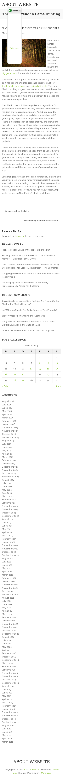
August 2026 (8, 401)
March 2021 (7, 614)
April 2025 (7, 454)
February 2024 (9, 499)
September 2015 (10, 660)
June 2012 (7, 732)
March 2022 (7, 575)
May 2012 (6, 735)
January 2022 (8, 581)
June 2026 (7, 408)
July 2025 (6, 444)
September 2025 (10, 437)
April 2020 (7, 650)
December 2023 (10, 506)
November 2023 (10, 509)
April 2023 (7, 532)
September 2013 (10, 683)
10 (57, 363)
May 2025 (7, 450)
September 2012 (10, 722)
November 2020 (10, 627)
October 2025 (9, 434)
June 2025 (7, 447)
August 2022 (8, 558)
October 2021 (9, 591)
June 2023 (7, 526)
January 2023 (8, 542)
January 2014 (8, 670)
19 (14, 374)
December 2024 (10, 467)
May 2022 (7, 568)
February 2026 (9, 421)
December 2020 (10, 624)
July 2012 (6, 729)
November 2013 (10, 676)
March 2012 (7, 742)
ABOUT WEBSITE (20, 4)
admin (22, 33)
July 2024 (7, 483)
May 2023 (7, 529)
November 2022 (10, 549)
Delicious (14, 48)
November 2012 (10, 716)
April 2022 (7, 572)
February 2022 (9, 578)
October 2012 (9, 719)
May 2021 (6, 607)
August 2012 (8, 725)
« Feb (5, 386)
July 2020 (7, 640)
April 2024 (7, 493)
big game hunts (9, 73)
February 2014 (9, 666)
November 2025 (10, 431)
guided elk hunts (39, 86)
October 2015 (9, 657)
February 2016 (9, 653)
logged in (19, 236)
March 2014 (7, 663)
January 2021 (8, 620)
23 (48, 374)
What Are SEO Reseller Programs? (38, 330)
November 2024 (10, 470)
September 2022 (10, 555)
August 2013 (8, 686)
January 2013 (8, 709)
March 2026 (8, 418)
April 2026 (7, 414)
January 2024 (8, 503)
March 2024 (8, 496)
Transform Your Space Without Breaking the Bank (26, 250)
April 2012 (7, 738)
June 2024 (7, 486)
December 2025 (10, 427)
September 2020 (10, 634)
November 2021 (10, 588)
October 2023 (9, 513)
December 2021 (10, 585)
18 (6, 374)
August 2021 (8, 598)
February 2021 (9, 617)
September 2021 (10, 594)
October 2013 (9, 679)
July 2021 (6, 601)
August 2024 (8, 480)
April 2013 (7, 699)
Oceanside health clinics (17, 211)
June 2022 (7, 565)
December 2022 (10, 545)
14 (31, 369)
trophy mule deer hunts (13, 86)
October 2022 (9, 552)
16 (48, 369)
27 (23, 380)
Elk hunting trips (49, 28)
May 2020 (7, 647)
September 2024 (10, 476)
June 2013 (7, 693)
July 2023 (6, 522)
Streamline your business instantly (41, 220)
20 (23, 374)
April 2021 (7, 611)
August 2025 (8, 441)
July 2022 (6, 562)
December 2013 (10, 673)
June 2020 (7, 643)
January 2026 (8, 424)
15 (40, 369)
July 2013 (6, 689)
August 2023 (8, 519)
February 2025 (9, 460)
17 (57, 369)
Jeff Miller (7, 310)
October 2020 (9, 630)
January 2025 (8, 463)
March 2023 (7, 535)
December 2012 (10, 712)
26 (14, 380)
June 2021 (7, 604)
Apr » (58, 386)
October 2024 (9, 473)
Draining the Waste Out (33, 316)
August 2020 (8, 637)
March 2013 (7, 702)
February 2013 (9, 706)
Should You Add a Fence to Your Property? (36, 310)
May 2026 (7, 411)
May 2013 (6, 696)
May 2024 (7, 490)
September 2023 (10, 516)
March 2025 (7, 457)
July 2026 (7, 405)
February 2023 (9, 539)
